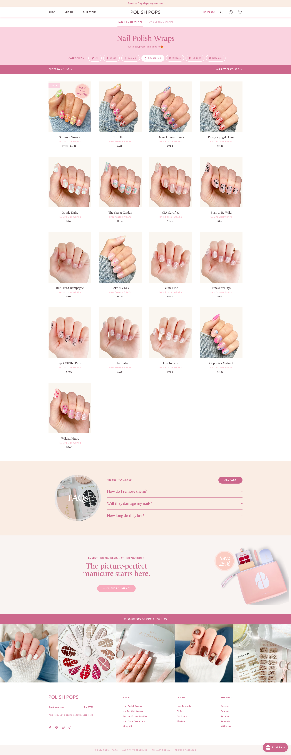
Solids (113, 58)
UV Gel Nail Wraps (161, 22)
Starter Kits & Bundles (135, 716)
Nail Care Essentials (134, 721)
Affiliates (226, 726)
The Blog (181, 721)
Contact (225, 711)
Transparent (154, 58)
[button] (221, 12)
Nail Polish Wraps (129, 22)
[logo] (145, 12)
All (96, 58)
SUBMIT (89, 706)
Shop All (127, 726)
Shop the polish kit (116, 588)
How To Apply (184, 706)
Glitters (176, 58)
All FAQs (230, 480)
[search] (221, 12)
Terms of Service (185, 750)
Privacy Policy (161, 750)
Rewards (209, 12)
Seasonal (217, 58)
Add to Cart (70, 125)
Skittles (197, 58)
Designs (132, 58)
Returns (225, 716)
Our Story (182, 716)
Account (225, 706)
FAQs (179, 711)
